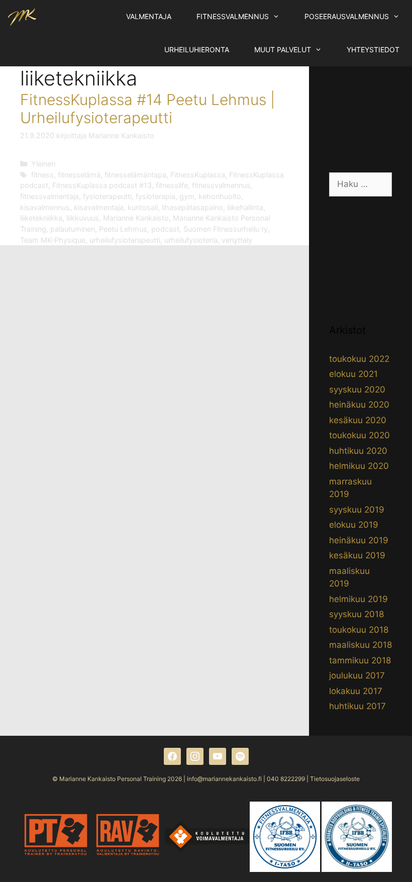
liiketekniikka (41, 218)
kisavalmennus (45, 207)
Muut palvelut (282, 49)
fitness (42, 174)
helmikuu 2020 (359, 466)
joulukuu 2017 (357, 675)
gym (186, 196)
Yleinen (43, 163)
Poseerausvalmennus (346, 16)
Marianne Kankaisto (136, 218)
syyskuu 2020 (357, 389)
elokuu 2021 (353, 374)
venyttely (237, 240)
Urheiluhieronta (196, 49)
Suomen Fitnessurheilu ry (225, 229)
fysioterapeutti (107, 196)
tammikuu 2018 (360, 660)
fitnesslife (172, 185)
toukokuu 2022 (359, 359)
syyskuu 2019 (356, 510)
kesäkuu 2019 (357, 555)
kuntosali (143, 207)
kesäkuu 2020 (357, 420)
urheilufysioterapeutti (124, 240)
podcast (165, 229)
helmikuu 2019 (358, 599)
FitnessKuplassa (197, 174)
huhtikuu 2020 (358, 451)
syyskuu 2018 (356, 614)
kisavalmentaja (99, 207)
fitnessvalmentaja (49, 196)
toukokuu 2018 (358, 630)
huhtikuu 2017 (357, 706)
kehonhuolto (219, 196)
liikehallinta (245, 207)
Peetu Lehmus (123, 229)
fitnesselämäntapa (135, 174)
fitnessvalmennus (221, 185)
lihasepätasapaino (192, 207)
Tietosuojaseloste (335, 778)
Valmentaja (148, 16)
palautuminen (72, 229)
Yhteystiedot (373, 49)
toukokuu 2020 (359, 435)
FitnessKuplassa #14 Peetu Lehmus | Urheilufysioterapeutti (147, 108)
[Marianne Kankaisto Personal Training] (22, 16)
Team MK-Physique (52, 240)
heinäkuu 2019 (358, 540)
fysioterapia (155, 196)
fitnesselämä (79, 174)
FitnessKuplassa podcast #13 (102, 185)
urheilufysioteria (191, 240)
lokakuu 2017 (355, 691)
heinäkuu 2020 (359, 405)
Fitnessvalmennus (232, 16)
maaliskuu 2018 (360, 645)
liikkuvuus (82, 218)
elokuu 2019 (353, 525)
